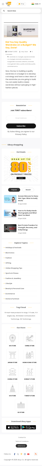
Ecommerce (10, 294)
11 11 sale (31, 313)
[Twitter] (18, 454)
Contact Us (22, 437)
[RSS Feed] (35, 454)
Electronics (9, 253)
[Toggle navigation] (3, 4)
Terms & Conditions (22, 441)
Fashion (8, 258)
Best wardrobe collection (19, 61)
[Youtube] (28, 454)
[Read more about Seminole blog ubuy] (8, 4)
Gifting (8, 263)
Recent (28, 190)
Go (4, 10)
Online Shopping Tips (13, 268)
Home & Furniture (12, 299)
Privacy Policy (21, 134)
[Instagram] (25, 454)
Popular (14, 190)
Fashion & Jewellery (13, 278)
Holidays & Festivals (13, 248)
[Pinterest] (21, 454)
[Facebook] (14, 454)
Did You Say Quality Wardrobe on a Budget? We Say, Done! (20, 45)
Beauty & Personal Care (14, 288)
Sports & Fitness (11, 273)
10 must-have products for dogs (16, 313)
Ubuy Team (24, 51)
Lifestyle (8, 283)
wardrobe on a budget (16, 57)
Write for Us (21, 446)
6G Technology (25, 319)
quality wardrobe (25, 64)
